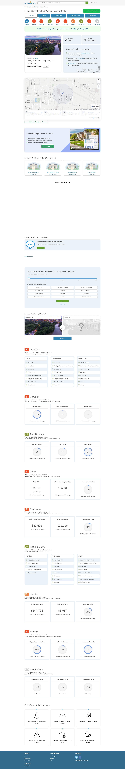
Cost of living (71, 63)
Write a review (41, 247)
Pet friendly (86, 293)
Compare (62, 338)
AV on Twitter (76, 757)
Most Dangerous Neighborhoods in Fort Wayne (37, 741)
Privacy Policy (28, 763)
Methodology (28, 758)
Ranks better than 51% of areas (34, 66)
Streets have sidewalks (39, 296)
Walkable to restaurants (86, 290)
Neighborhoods (92, 15)
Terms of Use (28, 760)
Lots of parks (62, 290)
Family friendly (39, 287)
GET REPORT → (48, 146)
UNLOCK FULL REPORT (92, 10)
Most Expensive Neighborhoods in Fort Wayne (88, 741)
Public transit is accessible (62, 287)
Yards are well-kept (39, 290)
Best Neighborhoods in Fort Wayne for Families (62, 722)
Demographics (58, 15)
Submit (62, 301)
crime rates (81, 58)
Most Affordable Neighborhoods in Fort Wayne (62, 741)
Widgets (52, 758)
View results (62, 304)
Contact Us (27, 765)
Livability (91, 2)
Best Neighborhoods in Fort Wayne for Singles (37, 722)
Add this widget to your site (36, 121)
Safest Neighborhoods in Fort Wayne (88, 721)
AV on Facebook (80, 757)
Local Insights (53, 756)
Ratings (36, 58)
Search (26, 6)
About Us (27, 756)
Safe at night (62, 293)
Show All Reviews (29, 256)
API (51, 760)
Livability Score (85, 53)
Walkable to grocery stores (86, 287)
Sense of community (86, 296)
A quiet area (62, 296)
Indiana (31, 6)
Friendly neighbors (39, 293)
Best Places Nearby (75, 15)
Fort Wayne (37, 6)
